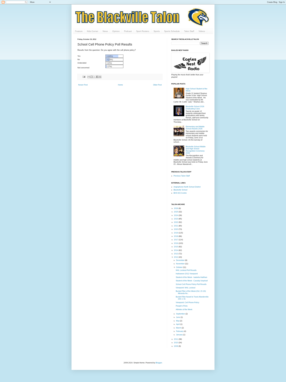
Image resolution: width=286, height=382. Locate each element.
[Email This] (88, 76)
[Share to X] (94, 76)
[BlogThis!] (91, 76)
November (180, 264)
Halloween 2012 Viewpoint (187, 274)
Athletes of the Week (184, 309)
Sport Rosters (142, 31)
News (105, 31)
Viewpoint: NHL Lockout (185, 288)
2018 (176, 236)
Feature (79, 31)
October (179, 267)
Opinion (116, 31)
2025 (176, 212)
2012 (176, 257)
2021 (176, 226)
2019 (176, 233)
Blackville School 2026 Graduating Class (195, 107)
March (179, 328)
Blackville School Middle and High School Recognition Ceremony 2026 (196, 150)
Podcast (128, 31)
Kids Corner (92, 31)
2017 (176, 240)
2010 (176, 343)
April (178, 324)
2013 (176, 254)
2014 (176, 250)
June (178, 317)
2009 (176, 346)
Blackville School (180, 190)
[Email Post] (84, 76)
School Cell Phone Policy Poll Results (191, 284)
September (180, 314)
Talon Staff (189, 31)
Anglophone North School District (187, 187)
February (180, 331)
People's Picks (182, 306)
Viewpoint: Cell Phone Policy (187, 302)
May (178, 321)
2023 (176, 219)
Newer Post (83, 85)
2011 (176, 339)
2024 (176, 215)
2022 (176, 222)
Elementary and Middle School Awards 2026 (195, 128)
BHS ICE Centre (180, 193)
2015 (176, 247)
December (180, 260)
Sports (157, 31)
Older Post (157, 85)
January (179, 335)
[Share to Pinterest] (100, 76)
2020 (176, 229)
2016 (176, 243)
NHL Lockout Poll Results (186, 270)
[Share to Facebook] (97, 76)
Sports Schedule (172, 31)
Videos (202, 31)
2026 (176, 208)
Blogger (159, 363)
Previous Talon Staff (182, 176)
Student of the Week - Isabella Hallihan (191, 277)
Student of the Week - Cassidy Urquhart (192, 281)
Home (120, 85)
